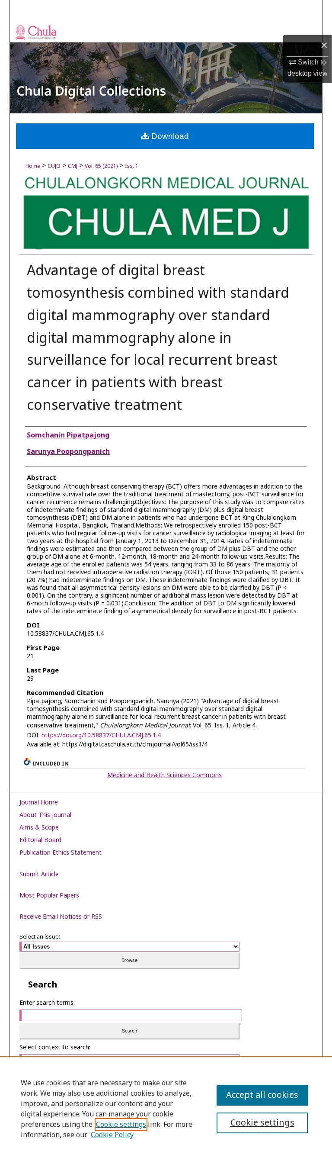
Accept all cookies (262, 1095)
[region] (166, 1108)
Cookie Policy (112, 1135)
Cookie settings (121, 1124)
